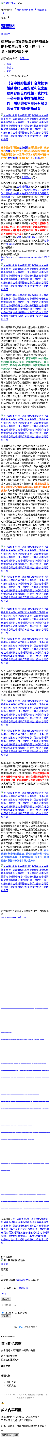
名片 (9, 71)
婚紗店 (36, 1232)
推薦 (8, 151)
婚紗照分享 (12, 1229)
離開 (16, 1435)
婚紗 (26, 147)
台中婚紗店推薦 (16, 1226)
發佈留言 (6, 1316)
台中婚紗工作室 (33, 1239)
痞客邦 (19, 1280)
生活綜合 (24, 58)
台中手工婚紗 (17, 1239)
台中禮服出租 (33, 1219)
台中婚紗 (32, 1229)
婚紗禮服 (27, 1232)
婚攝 (14, 158)
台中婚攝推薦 (24, 186)
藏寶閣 (8, 26)
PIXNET (13, 1394)
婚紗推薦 (18, 1232)
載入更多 (6, 1299)
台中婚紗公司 (32, 1226)
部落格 (10, 68)
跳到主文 (5, 34)
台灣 (24, 177)
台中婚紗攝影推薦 (27, 1222)
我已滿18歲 (7, 1435)
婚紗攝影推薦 (39, 1236)
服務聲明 (30, 1397)
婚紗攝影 (8, 1232)
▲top (3, 1293)
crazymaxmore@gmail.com (13, 917)
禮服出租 (30, 237)
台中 (21, 147)
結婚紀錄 (23, 1288)
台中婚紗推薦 (19, 1219)
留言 (25, 1280)
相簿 (9, 64)
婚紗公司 (22, 1229)
